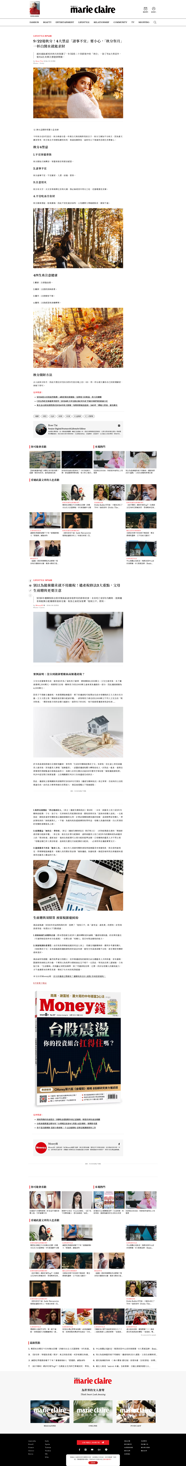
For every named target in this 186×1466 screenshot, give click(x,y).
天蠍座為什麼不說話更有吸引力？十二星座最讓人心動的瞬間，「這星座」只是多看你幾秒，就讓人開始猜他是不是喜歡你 (108, 1330)
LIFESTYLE (38, 36)
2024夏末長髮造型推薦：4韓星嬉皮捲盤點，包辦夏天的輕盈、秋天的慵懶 (69, 397)
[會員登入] (153, 9)
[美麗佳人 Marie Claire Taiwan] (79, 1449)
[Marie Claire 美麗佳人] (93, 9)
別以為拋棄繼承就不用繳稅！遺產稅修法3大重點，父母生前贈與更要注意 (124, 1355)
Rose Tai (39, 61)
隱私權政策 (128, 1444)
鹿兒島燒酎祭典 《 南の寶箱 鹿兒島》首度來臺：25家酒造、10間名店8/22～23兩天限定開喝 (125, 1360)
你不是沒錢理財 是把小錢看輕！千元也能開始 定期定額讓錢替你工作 (66, 1128)
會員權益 (127, 1454)
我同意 (93, 1463)
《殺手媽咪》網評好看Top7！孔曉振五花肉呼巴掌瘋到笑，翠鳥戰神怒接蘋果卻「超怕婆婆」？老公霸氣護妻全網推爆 (59, 1366)
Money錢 (39, 605)
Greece (31, 1451)
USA (47, 1457)
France (31, 1447)
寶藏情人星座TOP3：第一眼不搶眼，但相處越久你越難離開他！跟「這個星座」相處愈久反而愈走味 (43, 1330)
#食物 (60, 416)
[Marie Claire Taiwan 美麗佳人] (85, 1449)
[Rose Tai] (41, 430)
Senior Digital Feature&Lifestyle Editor (67, 429)
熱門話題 (48, 36)
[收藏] (30, 595)
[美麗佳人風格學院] (145, 9)
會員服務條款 (128, 1447)
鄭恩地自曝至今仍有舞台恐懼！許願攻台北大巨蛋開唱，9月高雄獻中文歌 (59, 1349)
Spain (47, 1444)
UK (46, 1454)
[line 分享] (30, 586)
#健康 (37, 416)
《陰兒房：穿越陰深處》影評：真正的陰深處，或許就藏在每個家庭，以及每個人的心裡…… (59, 1355)
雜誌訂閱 (127, 1441)
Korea (30, 1454)
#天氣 (68, 416)
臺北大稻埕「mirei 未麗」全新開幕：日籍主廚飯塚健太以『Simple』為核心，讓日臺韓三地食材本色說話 (121, 1366)
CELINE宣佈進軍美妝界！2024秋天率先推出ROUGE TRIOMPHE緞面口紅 (72, 401)
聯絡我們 (144, 1451)
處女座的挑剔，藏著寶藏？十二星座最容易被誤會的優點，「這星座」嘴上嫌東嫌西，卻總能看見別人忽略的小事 (140, 1330)
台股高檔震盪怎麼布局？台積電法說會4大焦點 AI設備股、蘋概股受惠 (67, 1123)
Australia (32, 1441)
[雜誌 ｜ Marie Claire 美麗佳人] (35, 9)
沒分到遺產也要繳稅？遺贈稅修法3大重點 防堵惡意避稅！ (79, 976)
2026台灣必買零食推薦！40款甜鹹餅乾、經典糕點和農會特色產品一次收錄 (76, 1330)
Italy (47, 1441)
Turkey (48, 1451)
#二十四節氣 (89, 416)
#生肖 (52, 416)
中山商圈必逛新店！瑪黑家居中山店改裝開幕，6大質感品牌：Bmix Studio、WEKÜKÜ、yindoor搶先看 (125, 1349)
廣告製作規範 (145, 1447)
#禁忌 (44, 416)
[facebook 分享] (30, 581)
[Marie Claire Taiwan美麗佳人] (92, 1449)
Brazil (30, 1444)
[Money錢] (41, 1148)
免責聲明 (144, 1441)
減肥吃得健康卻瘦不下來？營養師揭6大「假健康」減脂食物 (56, 1360)
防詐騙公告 (144, 1444)
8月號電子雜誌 (40, 983)
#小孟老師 (77, 416)
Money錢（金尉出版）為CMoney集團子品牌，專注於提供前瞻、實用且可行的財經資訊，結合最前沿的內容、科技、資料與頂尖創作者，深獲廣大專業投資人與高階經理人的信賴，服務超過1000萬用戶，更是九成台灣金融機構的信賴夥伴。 (84, 1148)
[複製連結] (30, 590)
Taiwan (48, 1447)
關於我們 (127, 1451)
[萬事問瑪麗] (136, 1413)
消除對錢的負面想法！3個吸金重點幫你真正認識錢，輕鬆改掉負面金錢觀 (68, 1119)
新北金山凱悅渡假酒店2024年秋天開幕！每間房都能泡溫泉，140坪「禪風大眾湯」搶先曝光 (77, 405)
